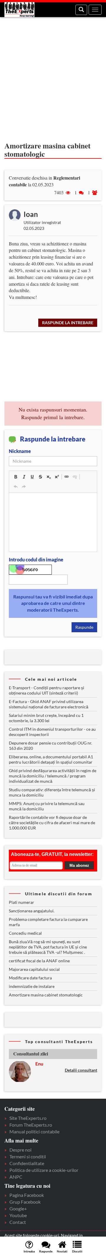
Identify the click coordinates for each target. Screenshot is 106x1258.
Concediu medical (25, 933)
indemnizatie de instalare (31, 986)
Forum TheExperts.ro (30, 1124)
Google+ (18, 1208)
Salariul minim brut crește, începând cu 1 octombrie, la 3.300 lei (46, 718)
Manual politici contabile (34, 1131)
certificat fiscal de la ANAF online (39, 960)
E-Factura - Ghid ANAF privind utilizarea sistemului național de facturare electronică (48, 704)
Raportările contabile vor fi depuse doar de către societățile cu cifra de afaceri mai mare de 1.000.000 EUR (52, 822)
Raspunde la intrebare (67, 322)
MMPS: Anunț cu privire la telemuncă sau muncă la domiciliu (47, 806)
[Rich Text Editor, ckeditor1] (53, 522)
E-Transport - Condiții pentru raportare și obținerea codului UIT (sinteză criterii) (46, 690)
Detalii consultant (81, 1070)
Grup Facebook (25, 1202)
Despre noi (20, 1149)
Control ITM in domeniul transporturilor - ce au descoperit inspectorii (52, 732)
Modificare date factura (30, 977)
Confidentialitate (26, 1163)
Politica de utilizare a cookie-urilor (43, 1170)
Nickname (20, 451)
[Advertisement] (53, 76)
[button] (15, 477)
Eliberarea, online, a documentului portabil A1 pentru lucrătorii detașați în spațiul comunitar (51, 759)
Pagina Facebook (26, 1195)
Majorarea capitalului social (34, 969)
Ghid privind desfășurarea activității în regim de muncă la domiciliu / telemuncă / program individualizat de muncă (52, 776)
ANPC (15, 1177)
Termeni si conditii (27, 1156)
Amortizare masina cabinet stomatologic (46, 994)
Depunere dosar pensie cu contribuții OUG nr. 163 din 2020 (50, 745)
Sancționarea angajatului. (31, 910)
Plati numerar (21, 902)
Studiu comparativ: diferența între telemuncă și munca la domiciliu (52, 792)
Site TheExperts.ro (28, 1118)
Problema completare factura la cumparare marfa (48, 922)
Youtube (18, 1215)
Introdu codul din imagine (36, 559)
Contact (17, 1222)
